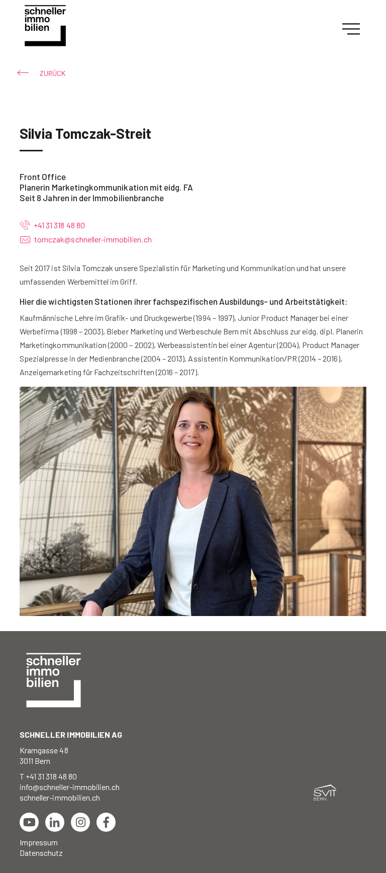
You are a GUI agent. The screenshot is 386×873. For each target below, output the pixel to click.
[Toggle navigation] (354, 29)
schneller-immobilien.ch (60, 797)
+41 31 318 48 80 (58, 225)
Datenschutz (41, 852)
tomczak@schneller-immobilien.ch (93, 239)
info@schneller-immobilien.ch (70, 787)
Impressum (39, 842)
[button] (42, 73)
